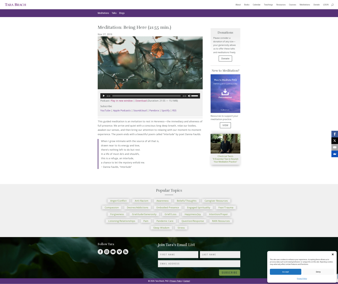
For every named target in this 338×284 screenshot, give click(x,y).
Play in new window (122, 100)
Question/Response (193, 221)
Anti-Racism (141, 200)
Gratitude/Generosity (144, 214)
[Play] (103, 96)
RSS (174, 110)
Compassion (112, 207)
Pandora (154, 110)
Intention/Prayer (218, 214)
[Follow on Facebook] (100, 251)
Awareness (162, 200)
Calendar (256, 5)
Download (141, 100)
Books (246, 5)
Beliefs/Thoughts (186, 200)
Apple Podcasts (122, 110)
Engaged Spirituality (198, 207)
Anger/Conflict (118, 200)
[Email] (334, 147)
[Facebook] (334, 134)
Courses (292, 5)
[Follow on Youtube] (113, 251)
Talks (114, 13)
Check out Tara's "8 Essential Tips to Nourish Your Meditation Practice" (225, 159)
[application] (150, 96)
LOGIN (325, 5)
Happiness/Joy (193, 214)
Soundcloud (140, 110)
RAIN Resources (221, 221)
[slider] (195, 95)
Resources (281, 5)
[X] (334, 140)
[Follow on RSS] (125, 251)
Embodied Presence (167, 207)
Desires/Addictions (137, 207)
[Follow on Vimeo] (119, 251)
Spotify (165, 110)
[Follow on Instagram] (106, 251)
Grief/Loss (170, 214)
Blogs (122, 13)
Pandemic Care (164, 221)
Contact (187, 281)
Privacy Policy (302, 278)
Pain (145, 221)
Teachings (268, 5)
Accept (285, 271)
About (238, 5)
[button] (332, 254)
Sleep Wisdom (161, 227)
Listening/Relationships (121, 221)
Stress (181, 227)
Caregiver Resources (216, 200)
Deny (318, 271)
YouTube (105, 110)
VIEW (225, 125)
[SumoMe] (334, 154)
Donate (316, 5)
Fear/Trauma (225, 207)
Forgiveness (117, 214)
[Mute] (189, 96)
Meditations (305, 5)
